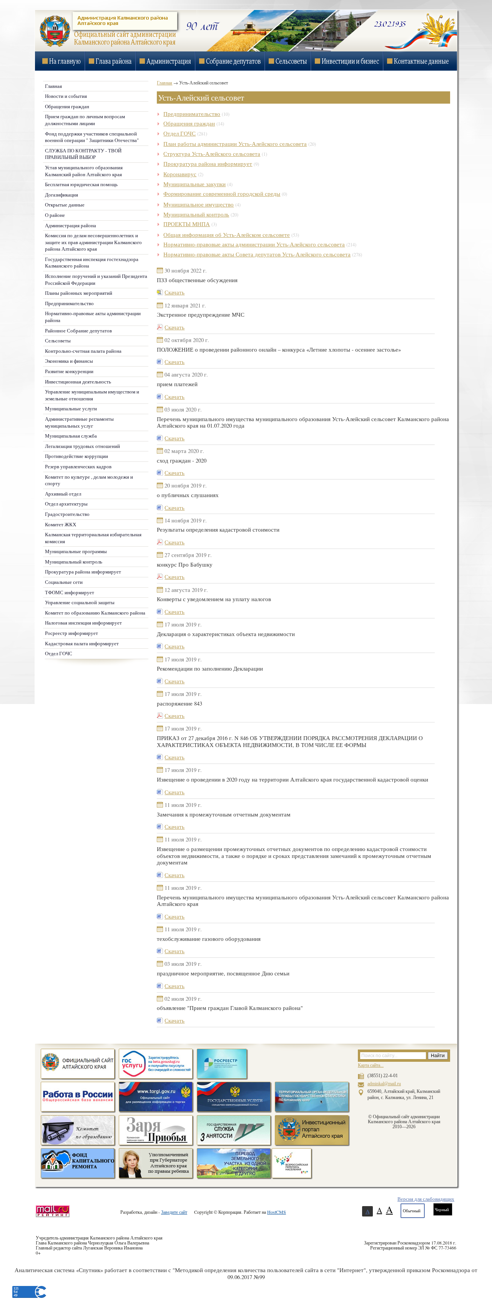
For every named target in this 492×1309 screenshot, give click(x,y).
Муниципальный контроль (196, 214)
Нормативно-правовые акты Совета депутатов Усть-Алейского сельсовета (257, 254)
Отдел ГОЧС (179, 133)
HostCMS (276, 1212)
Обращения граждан (189, 123)
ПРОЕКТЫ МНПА (186, 224)
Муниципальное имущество (198, 204)
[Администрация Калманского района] (107, 46)
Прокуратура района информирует (207, 163)
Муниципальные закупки (194, 184)
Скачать (174, 292)
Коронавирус (179, 174)
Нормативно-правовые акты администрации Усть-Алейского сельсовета (254, 244)
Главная (164, 82)
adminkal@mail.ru (384, 1083)
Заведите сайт (174, 1212)
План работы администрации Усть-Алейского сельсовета (235, 143)
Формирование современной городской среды (221, 193)
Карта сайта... (371, 1065)
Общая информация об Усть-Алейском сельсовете (226, 234)
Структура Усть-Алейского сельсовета (211, 153)
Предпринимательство (191, 113)
